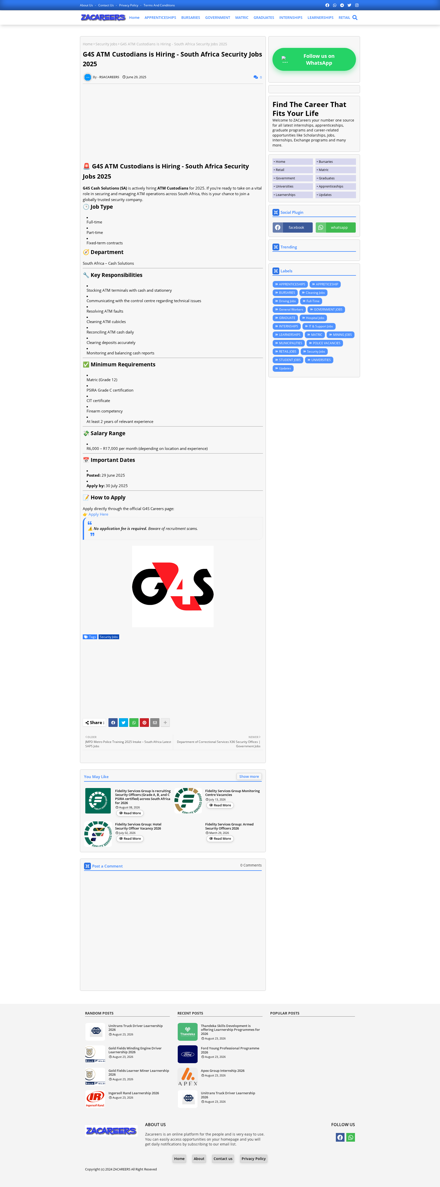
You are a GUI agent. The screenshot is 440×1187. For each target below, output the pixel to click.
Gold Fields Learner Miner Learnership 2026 (138, 1073)
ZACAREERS (121, 1169)
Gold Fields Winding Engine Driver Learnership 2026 (135, 1050)
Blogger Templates (206, 1179)
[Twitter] (123, 722)
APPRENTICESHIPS (160, 17)
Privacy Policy (129, 5)
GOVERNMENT (217, 17)
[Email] (154, 722)
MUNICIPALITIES (290, 343)
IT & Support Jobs (321, 326)
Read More (132, 813)
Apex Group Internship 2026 (222, 1071)
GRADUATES (264, 17)
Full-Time (313, 301)
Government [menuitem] (285, 178)
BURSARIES (190, 17)
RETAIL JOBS (287, 351)
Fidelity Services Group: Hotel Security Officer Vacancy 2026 (138, 826)
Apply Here (98, 514)
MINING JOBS (342, 334)
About (199, 1158)
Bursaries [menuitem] (326, 161)
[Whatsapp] (134, 722)
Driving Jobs (287, 301)
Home (134, 17)
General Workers (291, 309)
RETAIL (344, 17)
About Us (87, 5)
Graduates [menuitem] (327, 178)
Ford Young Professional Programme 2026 (230, 1050)
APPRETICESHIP (327, 284)
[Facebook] (113, 722)
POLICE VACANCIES (326, 343)
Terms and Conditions (159, 5)
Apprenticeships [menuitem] (331, 186)
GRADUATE (287, 318)
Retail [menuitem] (280, 169)
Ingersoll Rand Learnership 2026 (133, 1093)
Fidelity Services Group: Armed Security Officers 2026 (229, 826)
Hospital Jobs (315, 318)
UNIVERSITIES (321, 360)
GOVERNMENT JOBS (328, 309)
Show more (249, 776)
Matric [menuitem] (323, 169)
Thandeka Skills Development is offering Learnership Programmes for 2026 (230, 1030)
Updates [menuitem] (325, 194)
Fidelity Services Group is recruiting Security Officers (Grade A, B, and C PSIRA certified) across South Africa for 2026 (143, 797)
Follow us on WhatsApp (319, 59)
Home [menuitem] (280, 161)
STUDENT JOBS (290, 360)
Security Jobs (106, 44)
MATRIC (242, 17)
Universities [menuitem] (284, 186)
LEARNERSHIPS (321, 17)
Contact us (106, 5)
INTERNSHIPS (290, 17)
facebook (296, 227)
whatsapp (339, 227)
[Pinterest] (144, 722)
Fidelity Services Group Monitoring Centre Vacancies (232, 793)
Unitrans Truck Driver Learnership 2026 (135, 1028)
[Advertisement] (173, 119)
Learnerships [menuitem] (285, 194)
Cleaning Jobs (315, 292)
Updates (285, 368)
